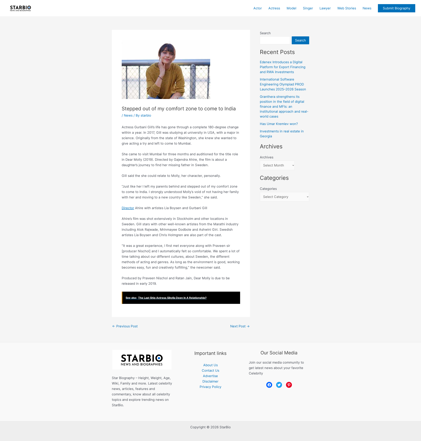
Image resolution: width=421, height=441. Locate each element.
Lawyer (325, 8)
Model (291, 8)
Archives (266, 157)
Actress (274, 8)
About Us (210, 365)
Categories (268, 189)
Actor (257, 8)
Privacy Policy (210, 387)
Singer (308, 8)
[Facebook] (269, 385)
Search (265, 33)
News (367, 8)
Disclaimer (210, 381)
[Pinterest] (289, 385)
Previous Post (125, 326)
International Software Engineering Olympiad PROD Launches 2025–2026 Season (283, 84)
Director (128, 208)
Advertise (210, 376)
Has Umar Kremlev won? (279, 124)
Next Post (240, 326)
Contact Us (210, 370)
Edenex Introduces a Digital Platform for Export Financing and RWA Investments (282, 67)
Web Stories (346, 8)
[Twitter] (279, 385)
